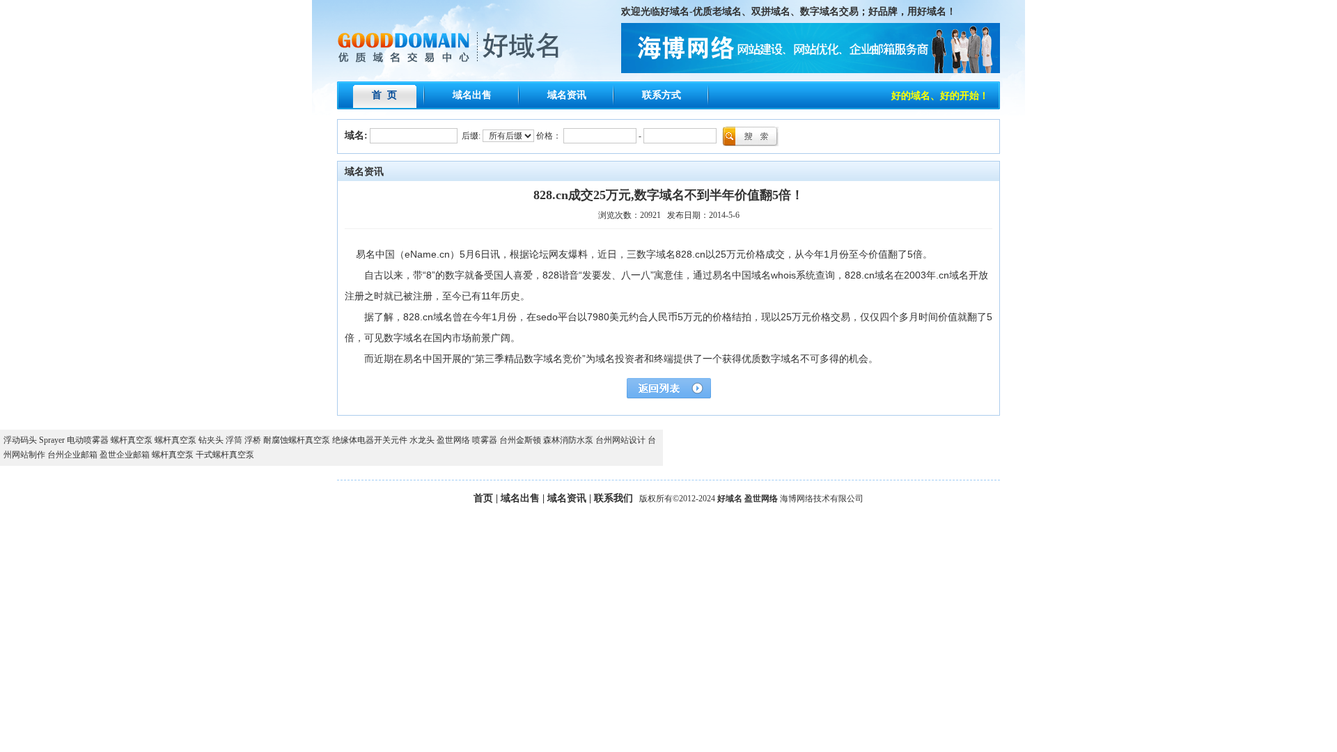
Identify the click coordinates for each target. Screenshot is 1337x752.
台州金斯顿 (520, 440)
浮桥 (252, 440)
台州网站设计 (620, 440)
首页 (483, 498)
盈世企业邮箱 (125, 455)
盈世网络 (453, 440)
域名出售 (472, 95)
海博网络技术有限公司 (821, 498)
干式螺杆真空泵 (225, 455)
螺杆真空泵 (132, 440)
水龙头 (422, 440)
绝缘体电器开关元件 (369, 440)
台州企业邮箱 (72, 455)
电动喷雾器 (88, 440)
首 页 (384, 95)
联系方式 (661, 95)
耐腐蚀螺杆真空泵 (296, 440)
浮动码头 (20, 440)
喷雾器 (484, 440)
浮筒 (234, 440)
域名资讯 (566, 95)
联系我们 (613, 498)
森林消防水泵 (568, 440)
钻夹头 (211, 440)
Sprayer (52, 440)
